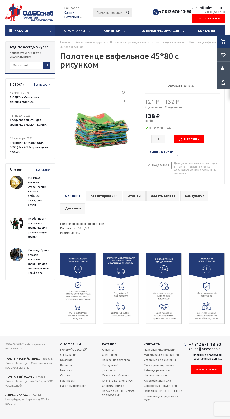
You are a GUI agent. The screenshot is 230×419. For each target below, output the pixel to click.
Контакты (206, 30)
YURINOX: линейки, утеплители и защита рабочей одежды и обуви (37, 191)
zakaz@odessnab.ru (208, 8)
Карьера (66, 365)
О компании (74, 30)
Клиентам (112, 30)
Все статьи (43, 169)
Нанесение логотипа (116, 359)
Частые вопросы (155, 375)
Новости (66, 370)
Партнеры (67, 380)
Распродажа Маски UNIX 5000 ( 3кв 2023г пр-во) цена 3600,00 (29, 147)
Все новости (42, 84)
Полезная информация (159, 30)
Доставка (109, 370)
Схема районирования (159, 365)
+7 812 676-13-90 (175, 11)
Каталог (22, 30)
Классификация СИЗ (157, 380)
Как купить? (110, 365)
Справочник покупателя (160, 385)
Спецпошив (110, 354)
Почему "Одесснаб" (73, 349)
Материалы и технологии (161, 354)
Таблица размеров (157, 370)
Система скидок (113, 385)
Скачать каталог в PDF (117, 380)
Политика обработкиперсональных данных (207, 357)
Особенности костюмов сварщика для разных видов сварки (37, 227)
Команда (66, 359)
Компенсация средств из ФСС (161, 398)
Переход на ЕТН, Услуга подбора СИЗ (118, 392)
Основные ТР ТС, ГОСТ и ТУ (163, 390)
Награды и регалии (73, 385)
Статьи (65, 375)
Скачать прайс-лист (115, 375)
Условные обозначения (160, 359)
